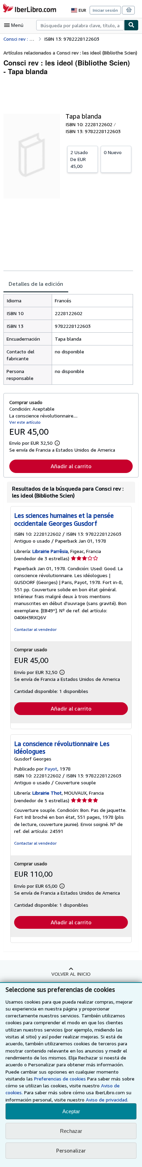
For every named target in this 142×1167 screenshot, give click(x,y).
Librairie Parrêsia (50, 551)
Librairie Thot (47, 793)
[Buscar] (131, 25)
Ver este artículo (25, 422)
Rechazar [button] (71, 1131)
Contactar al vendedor (35, 629)
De (79, 159)
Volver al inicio (71, 974)
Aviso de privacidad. (107, 1100)
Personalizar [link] (71, 1150)
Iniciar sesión (105, 10)
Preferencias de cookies (60, 1079)
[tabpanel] (68, 339)
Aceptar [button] (71, 1111)
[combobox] (80, 25)
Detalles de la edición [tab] (36, 283)
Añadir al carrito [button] (71, 466)
